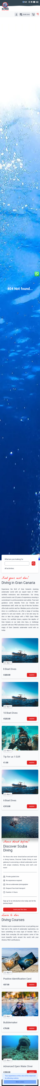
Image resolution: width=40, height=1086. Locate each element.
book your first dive (20, 909)
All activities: (9, 568)
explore (31, 675)
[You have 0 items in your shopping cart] (33, 14)
